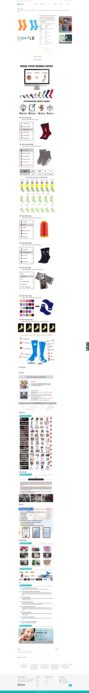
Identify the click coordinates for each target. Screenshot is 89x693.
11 (59, 42)
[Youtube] (21, 688)
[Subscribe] (70, 689)
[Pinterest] (24, 688)
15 (64, 42)
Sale (46, 686)
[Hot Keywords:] (62, 1)
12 (60, 42)
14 (63, 42)
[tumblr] (69, 0)
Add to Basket (45, 51)
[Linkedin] (66, 0)
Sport (46, 685)
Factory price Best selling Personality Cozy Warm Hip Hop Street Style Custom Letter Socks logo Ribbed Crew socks (44, 671)
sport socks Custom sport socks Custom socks (25, 652)
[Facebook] (64, 0)
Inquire (45, 48)
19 (69, 42)
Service (37, 686)
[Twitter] (67, 0)
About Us (37, 685)
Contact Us (37, 689)
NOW (50, 409)
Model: (40, 25)
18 (68, 42)
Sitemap (37, 690)
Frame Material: (42, 28)
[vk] (70, 0)
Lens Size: (41, 29)
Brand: (40, 26)
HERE (33, 409)
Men (46, 682)
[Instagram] (23, 688)
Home (37, 682)
